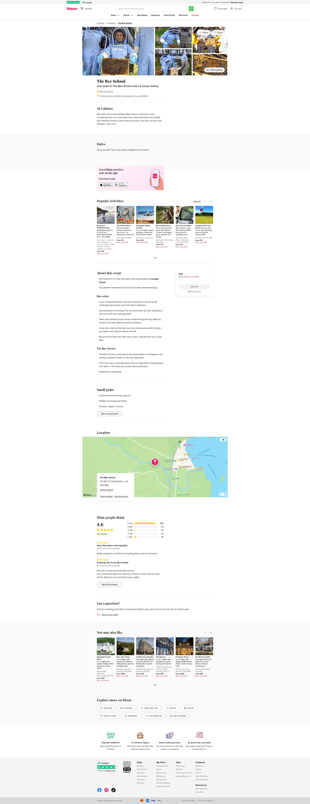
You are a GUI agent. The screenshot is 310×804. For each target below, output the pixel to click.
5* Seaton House (182, 657)
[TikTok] (113, 791)
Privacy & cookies (188, 800)
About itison (200, 766)
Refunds (179, 769)
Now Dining (142, 15)
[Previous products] (204, 201)
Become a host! (237, 2)
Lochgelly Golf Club (203, 225)
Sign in (159, 769)
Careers (199, 769)
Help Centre (180, 766)
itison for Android (202, 779)
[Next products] (210, 201)
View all (197, 201)
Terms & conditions (206, 800)
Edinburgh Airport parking (143, 226)
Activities (111, 23)
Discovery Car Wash (183, 225)
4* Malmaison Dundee (144, 657)
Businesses (201, 785)
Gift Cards (183, 15)
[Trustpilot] (87, 2)
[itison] (72, 8)
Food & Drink (169, 15)
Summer (195, 15)
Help (178, 762)
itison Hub (199, 792)
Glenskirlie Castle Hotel (104, 658)
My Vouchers (161, 773)
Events (126, 15)
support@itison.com (183, 776)
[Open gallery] (155, 51)
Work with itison (201, 788)
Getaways (155, 15)
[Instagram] (106, 791)
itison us (199, 773)
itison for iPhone (202, 776)
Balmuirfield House (163, 225)
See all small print (109, 413)
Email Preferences (163, 786)
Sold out (194, 92)
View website (106, 496)
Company (200, 762)
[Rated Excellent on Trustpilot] (74, 2)
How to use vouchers (184, 773)
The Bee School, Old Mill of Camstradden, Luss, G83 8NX (124, 96)
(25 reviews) (108, 91)
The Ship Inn (161, 657)
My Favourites (161, 779)
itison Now (141, 779)
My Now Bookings (163, 783)
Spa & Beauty (142, 776)
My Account (160, 776)
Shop (139, 762)
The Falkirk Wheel (124, 225)
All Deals (100, 23)
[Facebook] (99, 791)
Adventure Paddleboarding (103, 226)
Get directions (121, 496)
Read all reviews (109, 584)
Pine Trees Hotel (123, 657)
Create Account (162, 766)
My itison (160, 762)
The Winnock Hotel (202, 657)
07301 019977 (106, 489)
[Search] (191, 8)
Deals (113, 15)
